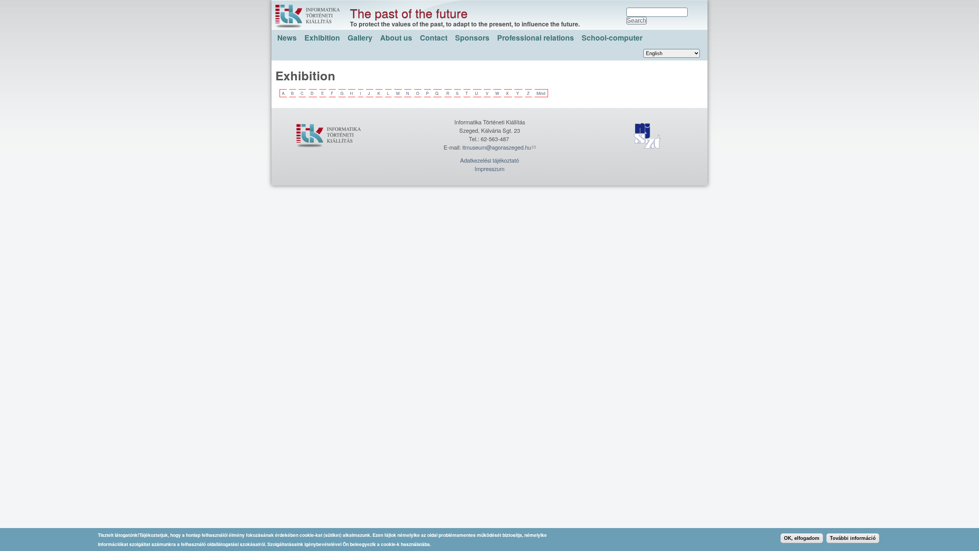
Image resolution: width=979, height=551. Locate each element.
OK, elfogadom (802, 538)
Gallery (360, 37)
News (287, 37)
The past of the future (409, 12)
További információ (853, 538)
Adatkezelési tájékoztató (489, 160)
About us (396, 37)
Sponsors (472, 37)
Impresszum (489, 169)
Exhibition (322, 37)
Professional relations (535, 37)
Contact (433, 37)
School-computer (612, 37)
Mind (541, 93)
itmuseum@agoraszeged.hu (496, 147)
